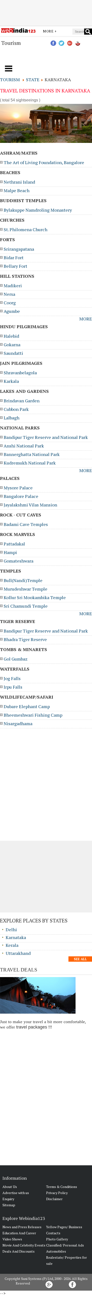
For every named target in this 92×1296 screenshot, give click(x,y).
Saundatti (13, 353)
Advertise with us (15, 1192)
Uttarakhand (18, 953)
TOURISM (10, 79)
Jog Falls (12, 678)
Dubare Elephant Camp (27, 706)
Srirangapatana (19, 249)
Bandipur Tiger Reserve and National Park (46, 437)
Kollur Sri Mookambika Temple (35, 597)
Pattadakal (14, 544)
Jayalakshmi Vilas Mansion (30, 505)
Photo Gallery (57, 1239)
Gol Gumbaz (15, 659)
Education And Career (19, 1233)
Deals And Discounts (18, 1251)
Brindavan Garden (21, 401)
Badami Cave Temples (26, 524)
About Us (9, 1186)
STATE (32, 79)
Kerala (12, 945)
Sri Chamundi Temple (26, 606)
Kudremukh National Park (30, 463)
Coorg (10, 303)
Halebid (11, 336)
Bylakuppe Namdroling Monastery (38, 210)
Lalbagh (11, 418)
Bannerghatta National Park (32, 454)
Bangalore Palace (21, 496)
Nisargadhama (18, 723)
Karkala (11, 381)
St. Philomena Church (25, 229)
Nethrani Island (19, 182)
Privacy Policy (57, 1192)
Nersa (9, 294)
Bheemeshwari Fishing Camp (33, 715)
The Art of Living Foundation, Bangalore (44, 162)
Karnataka (16, 937)
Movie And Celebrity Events (23, 1245)
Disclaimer (54, 1199)
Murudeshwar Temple (25, 589)
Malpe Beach (16, 190)
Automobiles (56, 1251)
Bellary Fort (15, 266)
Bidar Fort (14, 257)
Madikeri (13, 285)
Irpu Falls (13, 687)
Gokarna (12, 344)
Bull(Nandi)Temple (23, 580)
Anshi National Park (24, 446)
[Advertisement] (46, 13)
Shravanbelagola (20, 373)
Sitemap (8, 1205)
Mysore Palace (18, 488)
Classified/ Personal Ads (65, 1245)
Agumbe (12, 311)
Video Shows (12, 1239)
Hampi (10, 552)
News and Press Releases (21, 1227)
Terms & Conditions (61, 1186)
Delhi (11, 929)
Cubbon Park (16, 409)
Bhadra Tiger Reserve (25, 639)
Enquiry (8, 1199)
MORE (85, 319)
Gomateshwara (18, 561)
